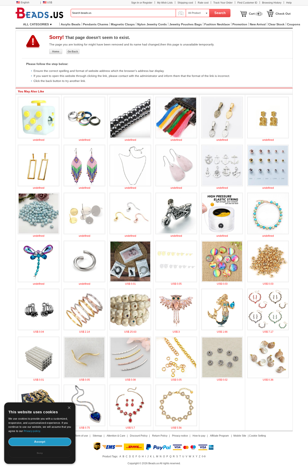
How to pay (199, 435)
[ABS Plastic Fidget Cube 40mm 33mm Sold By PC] (38, 137)
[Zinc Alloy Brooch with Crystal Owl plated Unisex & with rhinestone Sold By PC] (176, 329)
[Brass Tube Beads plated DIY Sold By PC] (84, 377)
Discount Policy (139, 435)
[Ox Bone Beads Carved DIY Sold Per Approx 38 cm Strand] (130, 329)
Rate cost (203, 2)
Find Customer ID (247, 2)
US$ (49, 2)
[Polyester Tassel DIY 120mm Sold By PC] (176, 137)
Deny (40, 453)
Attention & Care (116, 435)
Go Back (73, 51)
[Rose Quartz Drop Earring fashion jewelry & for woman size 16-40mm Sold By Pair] (176, 185)
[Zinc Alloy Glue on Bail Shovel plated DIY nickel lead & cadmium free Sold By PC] (222, 137)
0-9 (204, 456)
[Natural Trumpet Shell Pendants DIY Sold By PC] (268, 377)
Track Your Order (223, 2)
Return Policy (159, 435)
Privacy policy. (32, 431)
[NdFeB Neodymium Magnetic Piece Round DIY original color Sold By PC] (38, 377)
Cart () (255, 13)
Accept (39, 441)
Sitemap (97, 435)
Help (289, 2)
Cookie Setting (257, 435)
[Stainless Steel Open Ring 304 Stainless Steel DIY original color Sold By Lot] (84, 281)
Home (55, 51)
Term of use (81, 435)
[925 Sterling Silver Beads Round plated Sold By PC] (268, 185)
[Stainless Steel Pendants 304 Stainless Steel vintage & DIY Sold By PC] (176, 233)
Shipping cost (185, 2)
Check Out (283, 13)
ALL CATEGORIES (36, 24)
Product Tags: (110, 456)
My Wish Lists (165, 2)
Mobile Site (239, 435)
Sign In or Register (141, 2)
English (25, 2)
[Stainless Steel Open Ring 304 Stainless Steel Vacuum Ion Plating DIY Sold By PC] (176, 377)
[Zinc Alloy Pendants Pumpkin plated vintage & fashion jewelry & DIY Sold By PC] (38, 329)
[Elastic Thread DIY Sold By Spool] (222, 233)
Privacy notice (180, 435)
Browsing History (271, 2)
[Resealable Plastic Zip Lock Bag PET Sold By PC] (130, 281)
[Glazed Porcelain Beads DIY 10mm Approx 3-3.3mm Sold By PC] (38, 233)
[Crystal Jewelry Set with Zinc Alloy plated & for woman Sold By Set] (268, 329)
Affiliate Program (219, 435)
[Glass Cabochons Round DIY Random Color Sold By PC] (222, 281)
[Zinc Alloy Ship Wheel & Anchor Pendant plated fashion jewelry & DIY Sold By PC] (222, 185)
